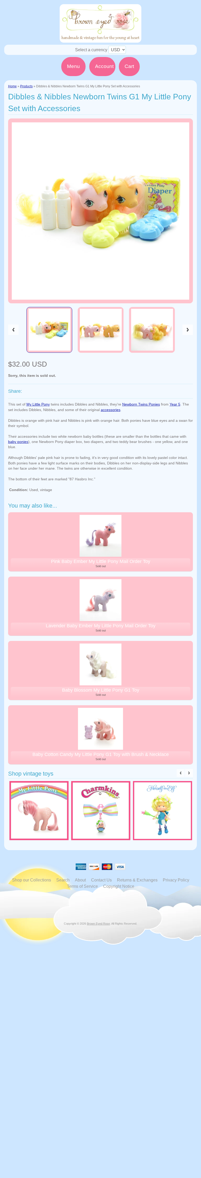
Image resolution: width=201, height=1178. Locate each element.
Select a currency (91, 50)
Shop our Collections (31, 880)
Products (26, 86)
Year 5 (175, 404)
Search (63, 880)
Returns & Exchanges (137, 880)
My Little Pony (38, 404)
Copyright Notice (118, 886)
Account (104, 66)
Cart (129, 66)
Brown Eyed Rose (98, 923)
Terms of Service (82, 886)
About (80, 880)
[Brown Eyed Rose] (100, 39)
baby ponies (18, 442)
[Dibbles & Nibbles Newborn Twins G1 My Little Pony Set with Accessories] (49, 330)
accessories (110, 410)
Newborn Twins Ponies (141, 404)
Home (12, 86)
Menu (73, 66)
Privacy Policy (176, 880)
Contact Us (101, 880)
